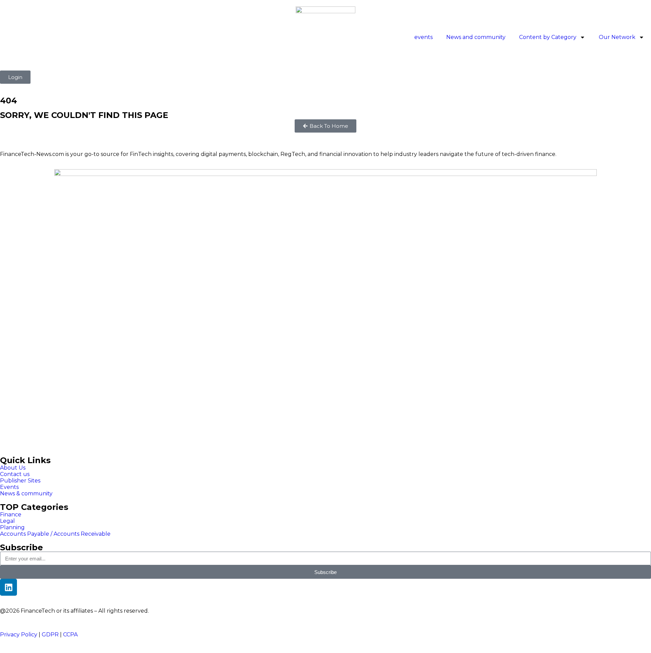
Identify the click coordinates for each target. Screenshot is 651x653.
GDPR (50, 634)
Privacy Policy (18, 634)
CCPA (70, 634)
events (423, 37)
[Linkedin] (8, 587)
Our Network (617, 37)
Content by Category (547, 37)
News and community (476, 37)
